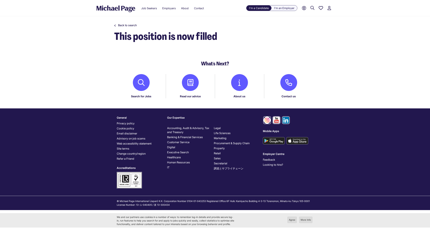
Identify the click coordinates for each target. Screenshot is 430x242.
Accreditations (126, 168)
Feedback (269, 159)
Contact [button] (199, 8)
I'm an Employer (284, 8)
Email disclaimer (127, 133)
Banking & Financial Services (185, 137)
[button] (125, 25)
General (122, 117)
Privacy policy (126, 123)
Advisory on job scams (131, 138)
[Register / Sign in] (329, 8)
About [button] (185, 8)
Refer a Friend (125, 158)
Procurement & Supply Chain (232, 143)
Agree (292, 219)
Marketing (220, 138)
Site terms (123, 148)
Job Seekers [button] (149, 8)
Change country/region (131, 153)
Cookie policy (125, 128)
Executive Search (178, 152)
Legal (217, 128)
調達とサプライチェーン (228, 168)
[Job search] (312, 8)
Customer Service (178, 142)
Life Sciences (222, 133)
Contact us (289, 96)
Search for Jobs (141, 96)
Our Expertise (176, 117)
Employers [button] (169, 8)
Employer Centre (273, 154)
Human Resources (178, 162)
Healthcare (174, 157)
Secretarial (220, 163)
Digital (171, 147)
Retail (217, 153)
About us (239, 96)
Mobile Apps (271, 131)
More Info (306, 219)
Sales (217, 158)
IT (168, 167)
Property (219, 148)
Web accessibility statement (134, 143)
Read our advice (190, 96)
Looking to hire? (273, 164)
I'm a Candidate (259, 8)
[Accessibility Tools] (304, 8)
